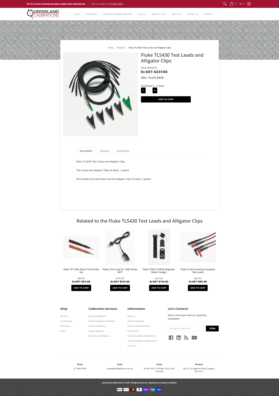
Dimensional (65, 326)
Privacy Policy (133, 331)
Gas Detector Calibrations (98, 336)
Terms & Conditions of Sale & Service (142, 341)
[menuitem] (225, 4)
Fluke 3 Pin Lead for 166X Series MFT (120, 271)
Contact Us (132, 346)
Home (110, 47)
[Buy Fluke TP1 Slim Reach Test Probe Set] (81, 247)
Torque (63, 331)
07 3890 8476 (116, 4)
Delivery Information (135, 321)
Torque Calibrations (96, 331)
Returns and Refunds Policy (138, 326)
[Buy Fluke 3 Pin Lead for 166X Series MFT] (120, 247)
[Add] (155, 90)
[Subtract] (143, 90)
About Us (131, 316)
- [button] (238, 3)
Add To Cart (81, 288)
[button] (249, 4)
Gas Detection (66, 321)
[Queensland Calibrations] (43, 14)
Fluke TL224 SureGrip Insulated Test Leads (198, 271)
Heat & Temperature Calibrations (101, 321)
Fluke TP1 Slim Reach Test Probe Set (81, 271)
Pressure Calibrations (97, 326)
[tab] (86, 151)
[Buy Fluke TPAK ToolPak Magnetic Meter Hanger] (159, 247)
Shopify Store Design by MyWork (163, 383)
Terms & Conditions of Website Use (141, 336)
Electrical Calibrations (97, 316)
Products (121, 47)
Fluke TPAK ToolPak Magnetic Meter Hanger (159, 271)
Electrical (64, 316)
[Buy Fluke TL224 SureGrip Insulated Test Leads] (198, 247)
